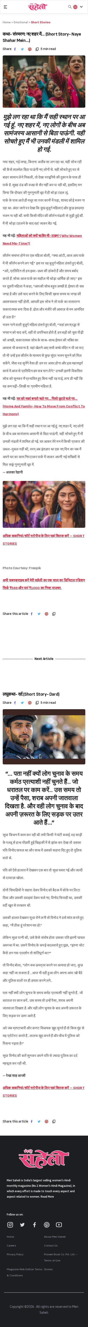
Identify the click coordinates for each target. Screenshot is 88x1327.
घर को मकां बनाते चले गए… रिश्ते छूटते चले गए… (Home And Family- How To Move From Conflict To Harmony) (44, 406)
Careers (11, 1246)
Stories (48, 1269)
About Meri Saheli (55, 1237)
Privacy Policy (15, 1254)
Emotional (21, 22)
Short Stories (40, 22)
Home (10, 1237)
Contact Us (51, 1246)
